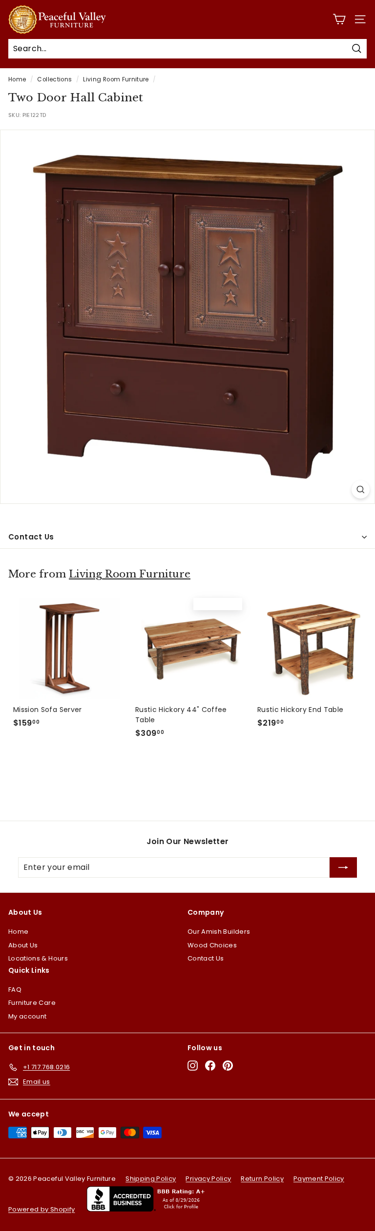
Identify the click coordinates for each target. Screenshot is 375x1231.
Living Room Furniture (115, 79)
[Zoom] (361, 490)
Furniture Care (32, 1002)
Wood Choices (212, 945)
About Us (23, 945)
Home (17, 79)
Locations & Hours (38, 958)
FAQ (14, 989)
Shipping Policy (150, 1178)
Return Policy (262, 1178)
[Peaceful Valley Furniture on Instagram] (193, 1065)
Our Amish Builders (219, 931)
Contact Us (31, 537)
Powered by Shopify (41, 1209)
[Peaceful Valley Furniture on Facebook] (210, 1065)
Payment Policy (318, 1178)
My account (27, 1016)
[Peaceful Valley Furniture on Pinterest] (228, 1065)
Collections (54, 79)
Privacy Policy (208, 1178)
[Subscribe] (343, 867)
